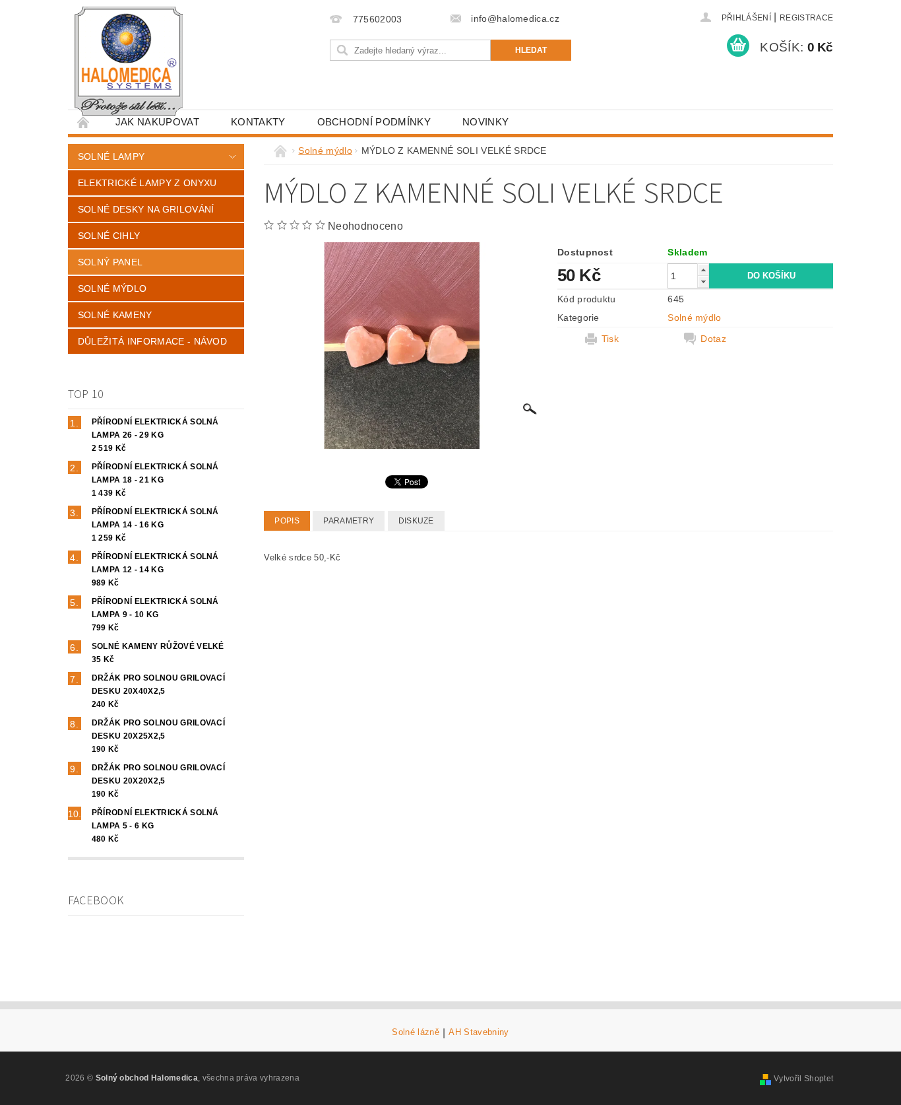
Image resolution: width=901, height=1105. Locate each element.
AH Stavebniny (479, 1032)
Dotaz (713, 338)
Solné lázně (415, 1032)
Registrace (806, 17)
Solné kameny (115, 315)
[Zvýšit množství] (703, 269)
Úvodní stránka (84, 121)
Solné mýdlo (112, 288)
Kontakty (258, 121)
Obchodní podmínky (374, 121)
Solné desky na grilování (146, 209)
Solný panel (110, 262)
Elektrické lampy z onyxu (147, 183)
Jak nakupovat (157, 121)
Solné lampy (111, 156)
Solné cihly (109, 235)
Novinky (485, 121)
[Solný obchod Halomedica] (130, 61)
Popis (286, 520)
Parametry (348, 520)
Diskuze (416, 520)
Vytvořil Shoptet (803, 1078)
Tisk (610, 338)
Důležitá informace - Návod (152, 341)
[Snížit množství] (703, 281)
